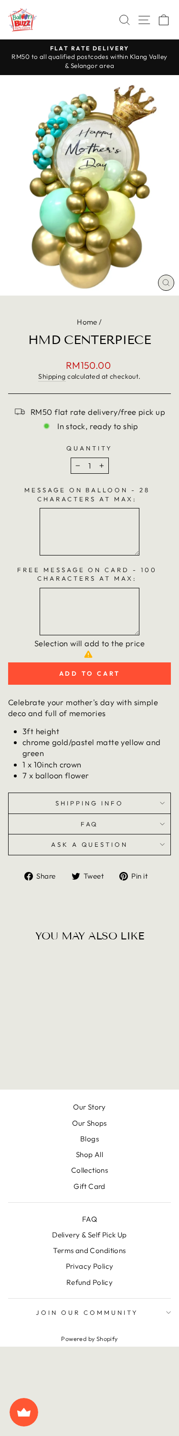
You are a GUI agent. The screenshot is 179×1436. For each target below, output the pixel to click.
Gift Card (89, 1186)
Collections (89, 1170)
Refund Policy (89, 1282)
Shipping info (89, 803)
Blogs (89, 1138)
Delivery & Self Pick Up (89, 1234)
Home (87, 321)
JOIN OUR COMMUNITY (87, 1312)
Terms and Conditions (89, 1250)
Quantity (89, 448)
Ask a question (89, 844)
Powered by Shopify (89, 1338)
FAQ (90, 824)
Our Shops (89, 1123)
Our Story (89, 1106)
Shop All (89, 1154)
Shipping (51, 376)
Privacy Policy (90, 1266)
